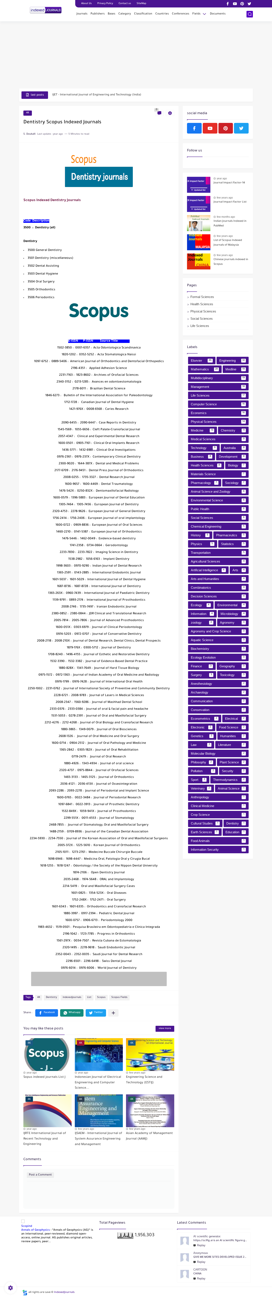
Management (218, 387)
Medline (235, 369)
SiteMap (141, 3)
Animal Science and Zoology (218, 491)
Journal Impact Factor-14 (229, 182)
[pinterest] (242, 4)
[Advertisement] (136, 55)
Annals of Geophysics (35, 1230)
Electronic (201, 727)
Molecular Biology (217, 753)
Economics (218, 413)
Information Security (217, 849)
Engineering (232, 360)
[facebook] (227, 4)
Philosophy (201, 762)
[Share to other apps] (113, 1013)
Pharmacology (204, 483)
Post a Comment (40, 1175)
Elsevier (201, 360)
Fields (196, 14)
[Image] (198, 185)
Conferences (180, 14)
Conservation (217, 710)
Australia (234, 448)
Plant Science (232, 762)
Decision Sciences (218, 596)
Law (200, 745)
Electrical (235, 718)
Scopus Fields (119, 997)
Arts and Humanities (218, 579)
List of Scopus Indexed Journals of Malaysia (228, 243)
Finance (201, 666)
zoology (201, 622)
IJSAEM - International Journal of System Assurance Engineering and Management (98, 1139)
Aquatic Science (217, 640)
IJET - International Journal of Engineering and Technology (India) (96, 94)
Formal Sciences (202, 297)
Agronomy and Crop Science (217, 631)
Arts (238, 570)
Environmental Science (218, 500)
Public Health (218, 509)
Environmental (231, 605)
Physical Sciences (203, 311)
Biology (236, 465)
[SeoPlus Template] (24, 1292)
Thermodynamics (228, 779)
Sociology (235, 483)
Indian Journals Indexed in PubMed (230, 223)
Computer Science (218, 404)
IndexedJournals (64, 1292)
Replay (201, 1245)
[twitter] (249, 4)
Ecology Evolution (217, 657)
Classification (143, 14)
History (199, 535)
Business (201, 456)
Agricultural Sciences (218, 561)
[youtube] (234, 4)
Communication (217, 701)
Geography (232, 666)
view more (165, 1028)
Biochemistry (217, 648)
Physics (202, 544)
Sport (198, 779)
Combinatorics (218, 587)
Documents (217, 14)
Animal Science (231, 788)
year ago (32, 1072)
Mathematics (204, 369)
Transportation (218, 552)
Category (124, 14)
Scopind (26, 1226)
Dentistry (51, 997)
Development (232, 456)
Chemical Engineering (218, 526)
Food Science (232, 727)
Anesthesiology (217, 683)
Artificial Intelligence (207, 570)
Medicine (202, 430)
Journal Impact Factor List (230, 202)
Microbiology (233, 614)
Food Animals (217, 841)
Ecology (200, 605)
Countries (162, 14)
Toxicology (232, 675)
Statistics (233, 544)
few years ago (137, 1072)
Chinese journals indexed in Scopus (231, 262)
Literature (231, 745)
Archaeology (217, 692)
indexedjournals (72, 997)
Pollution (202, 771)
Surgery (201, 675)
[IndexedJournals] (46, 10)
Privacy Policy (105, 3)
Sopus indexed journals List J (44, 1077)
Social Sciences (201, 318)
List (89, 997)
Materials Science (217, 474)
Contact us (125, 3)
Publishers (98, 14)
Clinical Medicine (217, 806)
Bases (111, 14)
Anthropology (217, 797)
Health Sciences (201, 304)
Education (234, 832)
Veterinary (200, 788)
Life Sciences (199, 326)
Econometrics (204, 718)
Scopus (101, 997)
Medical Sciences (218, 439)
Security (233, 771)
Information (202, 614)
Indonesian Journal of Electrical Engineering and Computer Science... (98, 1083)
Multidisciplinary (218, 378)
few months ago (226, 216)
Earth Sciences (204, 832)
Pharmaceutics (230, 535)
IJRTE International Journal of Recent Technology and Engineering (44, 1139)
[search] (249, 14)
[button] (46, 1013)
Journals (81, 14)
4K (27, 113)
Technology (203, 448)
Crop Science (217, 814)
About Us (86, 3)
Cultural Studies (204, 823)
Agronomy (232, 622)
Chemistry (233, 430)
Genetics (201, 736)
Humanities (232, 736)
